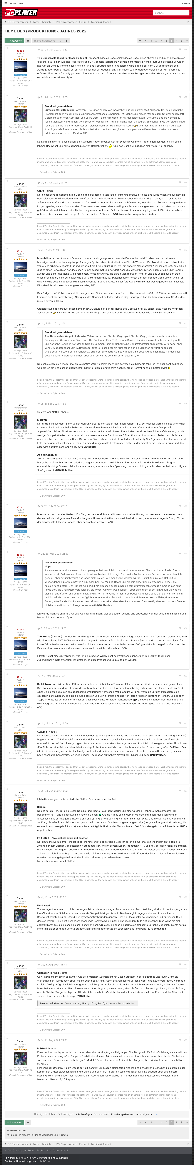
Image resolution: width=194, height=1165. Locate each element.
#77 (185, 97)
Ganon (20, 98)
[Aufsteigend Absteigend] (144, 1114)
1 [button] (151, 40)
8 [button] (181, 40)
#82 (185, 506)
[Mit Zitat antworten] (179, 49)
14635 (24, 124)
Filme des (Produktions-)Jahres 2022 (46, 31)
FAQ (21, 3)
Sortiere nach (102, 1114)
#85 (185, 676)
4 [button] (161, 40)
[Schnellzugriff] (5, 3)
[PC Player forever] (22, 13)
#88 (185, 897)
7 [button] (176, 40)
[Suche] (61, 40)
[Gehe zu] (188, 22)
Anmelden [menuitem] (185, 3)
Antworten (15, 40)
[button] (140, 40)
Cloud (20, 50)
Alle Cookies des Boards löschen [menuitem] (26, 1150)
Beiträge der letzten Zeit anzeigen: (54, 1114)
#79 (185, 250)
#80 (185, 323)
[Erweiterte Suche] (67, 40)
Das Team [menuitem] (53, 1150)
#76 (185, 50)
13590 (24, 78)
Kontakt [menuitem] (65, 1150)
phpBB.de (44, 1161)
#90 (185, 1040)
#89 (185, 965)
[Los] (157, 1114)
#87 (185, 791)
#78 (185, 182)
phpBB (23, 1157)
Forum (13, 3)
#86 (185, 723)
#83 (185, 554)
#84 (185, 628)
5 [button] (166, 40)
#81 (185, 404)
